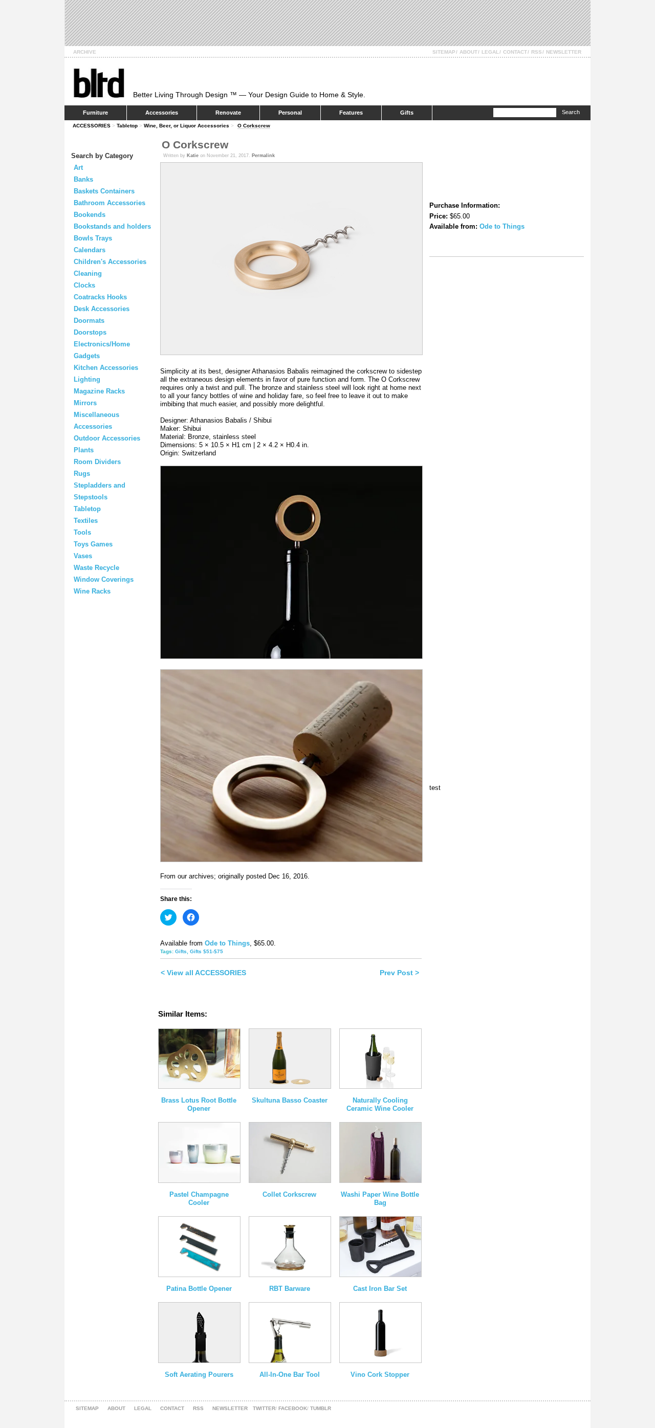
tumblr (320, 1408)
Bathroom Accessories (109, 203)
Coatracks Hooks (100, 297)
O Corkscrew (253, 125)
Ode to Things (227, 943)
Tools (82, 532)
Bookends (89, 214)
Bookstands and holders (112, 226)
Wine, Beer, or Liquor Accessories (186, 125)
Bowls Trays (93, 238)
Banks (83, 179)
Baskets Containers (104, 191)
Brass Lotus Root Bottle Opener (198, 1104)
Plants (84, 450)
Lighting (87, 379)
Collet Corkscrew (289, 1194)
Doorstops (90, 332)
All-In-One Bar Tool (289, 1374)
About (468, 52)
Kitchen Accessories (106, 367)
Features (351, 112)
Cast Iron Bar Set (380, 1288)
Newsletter (563, 52)
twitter (264, 1408)
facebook (292, 1408)
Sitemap (443, 52)
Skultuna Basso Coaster (290, 1100)
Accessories (161, 112)
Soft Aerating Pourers (199, 1374)
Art (78, 167)
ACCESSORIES (92, 125)
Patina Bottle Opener (199, 1288)
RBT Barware (289, 1288)
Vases (83, 556)
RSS (536, 52)
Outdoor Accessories (107, 438)
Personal (290, 112)
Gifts (406, 112)
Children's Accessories (110, 262)
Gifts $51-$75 (206, 951)
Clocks (84, 285)
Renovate (228, 112)
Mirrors (85, 403)
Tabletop (127, 125)
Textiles (86, 520)
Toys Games (93, 544)
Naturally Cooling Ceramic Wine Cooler (379, 1104)
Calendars (89, 250)
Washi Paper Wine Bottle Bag (380, 1198)
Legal (490, 52)
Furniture (95, 112)
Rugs (82, 473)
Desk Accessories (101, 309)
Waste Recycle (96, 568)
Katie (193, 155)
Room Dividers (97, 462)
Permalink (263, 155)
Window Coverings (104, 579)
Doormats (89, 320)
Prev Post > (399, 973)
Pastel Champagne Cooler (199, 1198)
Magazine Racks (99, 391)
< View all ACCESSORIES (203, 973)
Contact (515, 52)
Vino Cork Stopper (380, 1374)
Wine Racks (92, 591)
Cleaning (88, 273)
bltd (98, 83)
